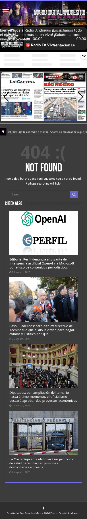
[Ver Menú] (5, 11)
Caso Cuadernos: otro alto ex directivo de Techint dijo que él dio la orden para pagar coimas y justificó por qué (42, 330)
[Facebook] (43, 508)
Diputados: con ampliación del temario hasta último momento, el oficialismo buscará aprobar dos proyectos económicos (43, 397)
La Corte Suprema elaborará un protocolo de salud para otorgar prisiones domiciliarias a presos (41, 463)
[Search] (74, 194)
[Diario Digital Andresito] (43, 14)
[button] (81, 97)
